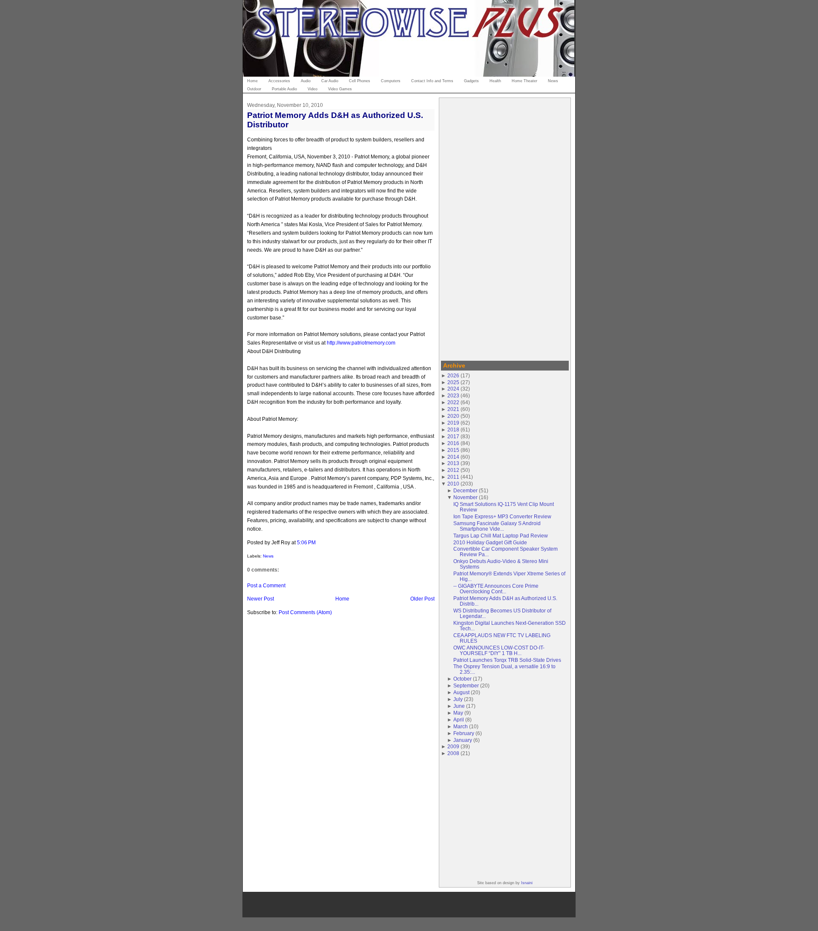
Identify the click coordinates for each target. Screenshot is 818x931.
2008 (453, 753)
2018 (453, 429)
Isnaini (527, 883)
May (458, 712)
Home (342, 598)
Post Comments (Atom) (305, 612)
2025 (453, 382)
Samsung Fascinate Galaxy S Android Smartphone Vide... (497, 526)
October (462, 678)
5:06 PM (306, 542)
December (465, 490)
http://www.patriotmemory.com (361, 342)
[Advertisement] (505, 228)
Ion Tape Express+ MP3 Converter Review (502, 516)
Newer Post (260, 598)
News (268, 556)
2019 (453, 422)
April (458, 719)
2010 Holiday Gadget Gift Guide (490, 542)
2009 (453, 746)
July (458, 699)
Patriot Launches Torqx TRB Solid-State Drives (507, 660)
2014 (453, 457)
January (462, 740)
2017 (453, 436)
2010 (453, 483)
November (465, 497)
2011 (453, 477)
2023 (453, 395)
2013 (453, 463)
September (466, 685)
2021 (453, 409)
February (463, 733)
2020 (453, 416)
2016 (453, 443)
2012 (453, 470)
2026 (453, 375)
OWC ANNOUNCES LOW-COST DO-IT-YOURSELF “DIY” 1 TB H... (498, 650)
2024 (453, 388)
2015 (453, 450)
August (461, 692)
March (460, 726)
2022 (453, 402)
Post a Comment (266, 585)
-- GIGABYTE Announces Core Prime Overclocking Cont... (496, 588)
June (459, 706)
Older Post (422, 598)
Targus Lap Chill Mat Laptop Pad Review (500, 535)
